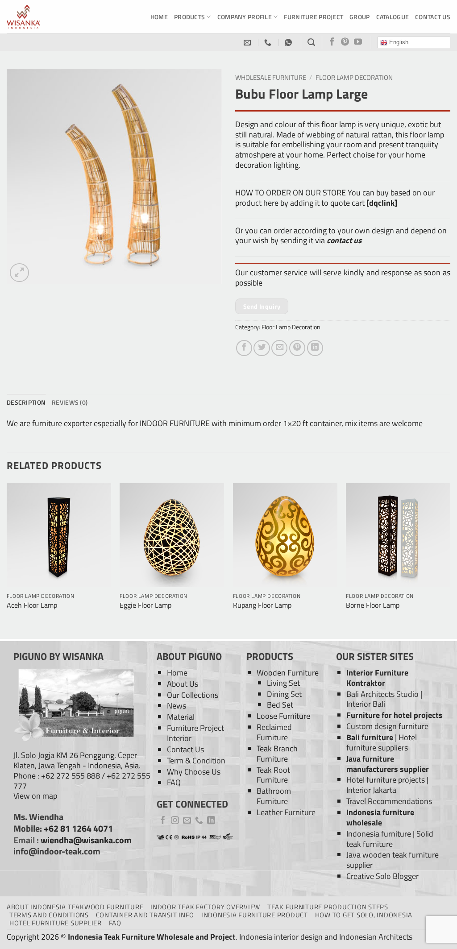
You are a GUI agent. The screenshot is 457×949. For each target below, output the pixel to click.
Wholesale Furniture (270, 77)
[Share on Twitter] (261, 348)
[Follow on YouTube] (358, 42)
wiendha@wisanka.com (86, 840)
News (176, 706)
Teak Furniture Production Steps (327, 907)
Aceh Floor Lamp (32, 605)
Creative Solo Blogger (382, 876)
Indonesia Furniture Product (254, 915)
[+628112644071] (269, 42)
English (397, 42)
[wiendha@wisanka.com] (248, 42)
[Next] (450, 560)
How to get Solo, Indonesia (363, 915)
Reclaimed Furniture (274, 732)
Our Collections (192, 695)
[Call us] (199, 820)
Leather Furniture (286, 812)
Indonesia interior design (281, 937)
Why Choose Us (193, 772)
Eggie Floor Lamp (145, 605)
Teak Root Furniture (273, 775)
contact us (344, 240)
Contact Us (432, 16)
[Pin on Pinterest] (297, 348)
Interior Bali (365, 704)
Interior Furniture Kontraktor (377, 678)
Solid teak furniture (389, 839)
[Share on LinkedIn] (315, 348)
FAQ (174, 782)
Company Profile (244, 16)
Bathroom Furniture (274, 796)
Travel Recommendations (389, 801)
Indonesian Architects (375, 937)
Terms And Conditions (49, 915)
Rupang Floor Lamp (262, 605)
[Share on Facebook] (244, 348)
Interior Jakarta (371, 790)
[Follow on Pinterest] (345, 42)
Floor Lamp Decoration (354, 77)
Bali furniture (369, 737)
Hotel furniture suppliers (381, 742)
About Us (182, 684)
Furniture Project (313, 16)
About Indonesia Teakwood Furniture (75, 907)
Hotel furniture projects (385, 780)
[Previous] (7, 560)
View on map (35, 796)
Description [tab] (26, 402)
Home (159, 16)
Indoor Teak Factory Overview (205, 907)
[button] (19, 272)
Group (359, 16)
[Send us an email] (187, 820)
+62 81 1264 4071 (78, 828)
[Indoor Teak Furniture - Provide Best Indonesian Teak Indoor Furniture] (51, 16)
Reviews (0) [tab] (69, 402)
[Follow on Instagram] (175, 820)
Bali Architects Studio (382, 694)
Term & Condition (196, 760)
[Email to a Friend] (279, 348)
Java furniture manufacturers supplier (387, 764)
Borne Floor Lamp (372, 605)
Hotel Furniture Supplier (55, 923)
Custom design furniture (387, 726)
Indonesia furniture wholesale (380, 817)
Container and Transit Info (145, 915)
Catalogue (392, 16)
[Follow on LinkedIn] (211, 820)
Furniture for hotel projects (394, 715)
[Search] (311, 42)
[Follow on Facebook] (332, 42)
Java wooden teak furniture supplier (392, 860)
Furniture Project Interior (195, 733)
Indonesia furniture (378, 834)
